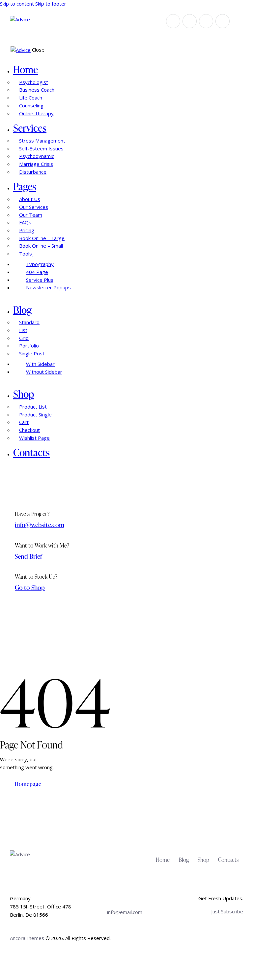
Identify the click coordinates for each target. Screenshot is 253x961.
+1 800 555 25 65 (127, 898)
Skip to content (17, 3)
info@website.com (39, 524)
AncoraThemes (27, 938)
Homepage (28, 784)
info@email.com (124, 912)
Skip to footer (50, 3)
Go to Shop (30, 587)
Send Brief (28, 556)
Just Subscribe (227, 911)
